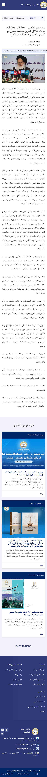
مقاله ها (42, 711)
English (10, 774)
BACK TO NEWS (23, 646)
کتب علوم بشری (40, 696)
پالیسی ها (18, 674)
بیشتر (41, 494)
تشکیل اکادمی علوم (39, 684)
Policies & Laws (23, 774)
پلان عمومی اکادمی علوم (14, 669)
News (32, 18)
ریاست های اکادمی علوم (37, 679)
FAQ (36, 774)
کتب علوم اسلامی (39, 701)
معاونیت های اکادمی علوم (37, 674)
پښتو (2, 774)
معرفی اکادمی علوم (39, 669)
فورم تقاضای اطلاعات (15, 684)
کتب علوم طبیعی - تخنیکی (36, 706)
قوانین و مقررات (17, 679)
